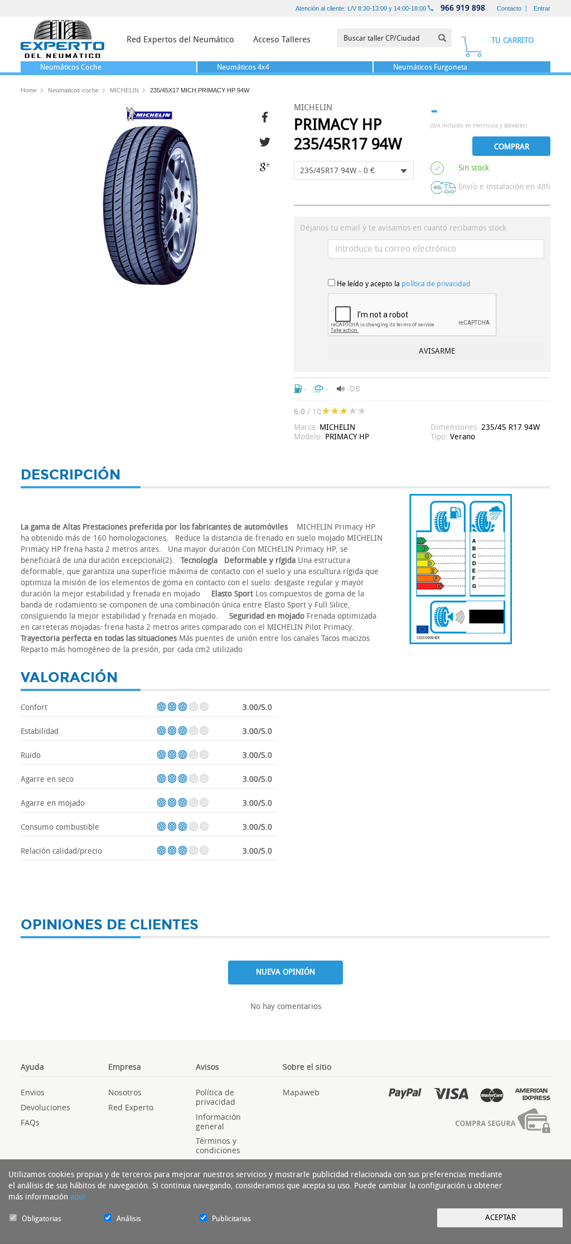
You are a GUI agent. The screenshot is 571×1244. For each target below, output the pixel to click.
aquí (77, 1197)
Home (29, 90)
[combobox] (354, 170)
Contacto (509, 8)
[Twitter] (268, 140)
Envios (33, 1092)
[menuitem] (180, 39)
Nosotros (125, 1092)
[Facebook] (268, 115)
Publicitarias (231, 1218)
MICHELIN (124, 90)
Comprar (511, 146)
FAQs (30, 1122)
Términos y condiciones (218, 1145)
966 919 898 (461, 8)
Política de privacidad (215, 1097)
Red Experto (130, 1107)
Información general (218, 1121)
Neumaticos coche (73, 90)
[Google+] (268, 165)
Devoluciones (45, 1107)
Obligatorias (41, 1218)
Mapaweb (301, 1092)
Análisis (129, 1218)
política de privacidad (436, 284)
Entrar (542, 8)
